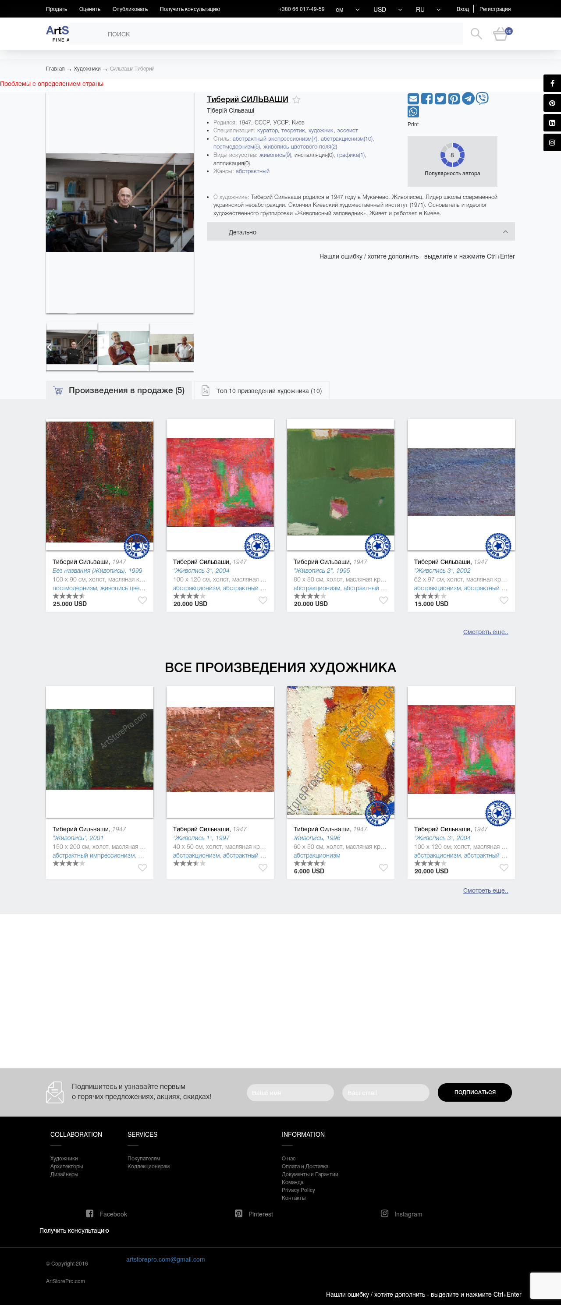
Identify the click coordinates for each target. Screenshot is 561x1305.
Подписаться (475, 1092)
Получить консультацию (190, 8)
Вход (463, 8)
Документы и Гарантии (310, 1173)
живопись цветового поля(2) (300, 146)
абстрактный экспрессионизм (265, 588)
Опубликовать (130, 8)
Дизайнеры (64, 1173)
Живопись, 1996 (317, 837)
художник (321, 130)
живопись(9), (277, 155)
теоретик (293, 130)
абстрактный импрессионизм (94, 855)
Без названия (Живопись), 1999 (97, 570)
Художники (87, 69)
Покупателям (144, 1158)
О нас (288, 1158)
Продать (56, 8)
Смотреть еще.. (485, 631)
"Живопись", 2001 (78, 837)
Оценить (89, 8)
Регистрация (495, 8)
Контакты (293, 1197)
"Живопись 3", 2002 (442, 570)
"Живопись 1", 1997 (201, 837)
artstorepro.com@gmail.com (165, 1259)
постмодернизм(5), (238, 146)
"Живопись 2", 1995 (322, 570)
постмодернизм (75, 588)
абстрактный (253, 171)
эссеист (347, 130)
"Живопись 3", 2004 (201, 570)
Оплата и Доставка (305, 1166)
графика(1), (351, 155)
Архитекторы (66, 1166)
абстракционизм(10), (347, 138)
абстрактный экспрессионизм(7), (277, 138)
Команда (292, 1181)
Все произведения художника (280, 667)
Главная (55, 69)
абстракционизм (196, 588)
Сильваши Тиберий (132, 69)
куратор (267, 130)
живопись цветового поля (137, 588)
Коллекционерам (149, 1166)
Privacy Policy (298, 1189)
